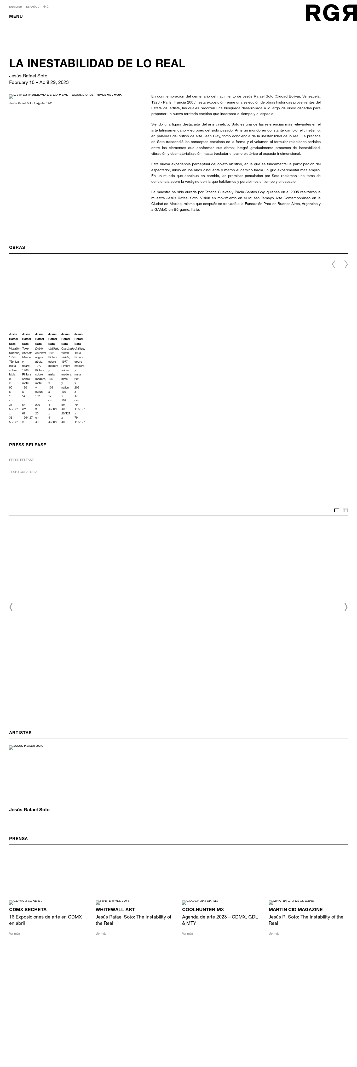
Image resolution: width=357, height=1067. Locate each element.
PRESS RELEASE (21, 460)
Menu (16, 17)
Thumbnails (345, 510)
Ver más (14, 933)
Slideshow (336, 510)
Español (32, 6)
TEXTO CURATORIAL (24, 472)
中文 (46, 6)
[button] (11, 607)
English (15, 6)
